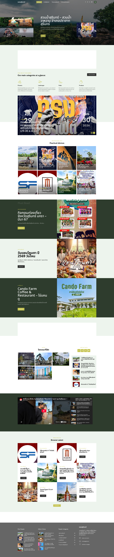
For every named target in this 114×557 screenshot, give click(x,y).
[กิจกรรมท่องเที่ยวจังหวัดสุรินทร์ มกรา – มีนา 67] (76, 219)
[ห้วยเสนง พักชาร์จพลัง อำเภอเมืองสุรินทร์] (16, 32)
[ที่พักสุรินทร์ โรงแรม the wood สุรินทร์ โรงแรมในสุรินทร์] (43, 359)
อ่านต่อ (43, 35)
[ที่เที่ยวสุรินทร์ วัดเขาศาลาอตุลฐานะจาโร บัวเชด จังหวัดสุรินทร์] (16, 22)
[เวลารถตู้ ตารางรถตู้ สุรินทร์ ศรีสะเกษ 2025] (40, 544)
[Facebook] (85, 2)
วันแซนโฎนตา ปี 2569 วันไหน (28, 254)
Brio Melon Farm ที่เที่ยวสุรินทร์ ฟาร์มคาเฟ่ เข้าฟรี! (83, 166)
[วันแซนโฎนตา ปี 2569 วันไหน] (76, 258)
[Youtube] (92, 2)
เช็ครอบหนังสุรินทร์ (23, 188)
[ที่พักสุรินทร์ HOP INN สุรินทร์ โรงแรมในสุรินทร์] (43, 373)
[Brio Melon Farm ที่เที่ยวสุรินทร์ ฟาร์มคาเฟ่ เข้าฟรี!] (86, 158)
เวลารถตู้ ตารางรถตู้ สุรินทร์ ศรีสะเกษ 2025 (49, 544)
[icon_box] (26, 86)
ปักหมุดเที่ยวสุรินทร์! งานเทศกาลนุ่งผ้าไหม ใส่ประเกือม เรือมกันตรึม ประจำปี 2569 (84, 189)
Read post (21, 228)
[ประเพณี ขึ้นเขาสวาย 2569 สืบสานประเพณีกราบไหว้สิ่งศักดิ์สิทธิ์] (66, 182)
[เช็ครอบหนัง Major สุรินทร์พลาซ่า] (47, 182)
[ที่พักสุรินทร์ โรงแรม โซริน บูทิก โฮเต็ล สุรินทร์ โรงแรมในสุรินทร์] (26, 359)
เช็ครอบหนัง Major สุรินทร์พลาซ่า (44, 191)
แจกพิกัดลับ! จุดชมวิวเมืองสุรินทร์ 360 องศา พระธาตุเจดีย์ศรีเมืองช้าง (86, 490)
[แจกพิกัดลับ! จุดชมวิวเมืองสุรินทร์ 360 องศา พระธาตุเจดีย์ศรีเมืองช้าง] (67, 492)
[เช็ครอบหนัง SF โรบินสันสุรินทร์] (27, 182)
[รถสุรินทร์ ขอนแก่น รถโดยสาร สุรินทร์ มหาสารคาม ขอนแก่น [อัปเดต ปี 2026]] (40, 534)
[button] (95, 2)
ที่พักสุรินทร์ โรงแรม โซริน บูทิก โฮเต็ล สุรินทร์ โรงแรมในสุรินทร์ (26, 362)
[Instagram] (87, 2)
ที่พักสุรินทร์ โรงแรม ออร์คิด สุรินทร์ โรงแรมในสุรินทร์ (61, 362)
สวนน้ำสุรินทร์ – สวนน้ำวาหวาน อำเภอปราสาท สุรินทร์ (56, 21)
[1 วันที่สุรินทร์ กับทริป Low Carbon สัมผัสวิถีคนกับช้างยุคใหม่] (27, 158)
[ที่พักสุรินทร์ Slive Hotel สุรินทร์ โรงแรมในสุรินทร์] (26, 373)
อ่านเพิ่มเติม (43, 456)
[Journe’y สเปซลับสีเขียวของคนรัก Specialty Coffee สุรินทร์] (66, 158)
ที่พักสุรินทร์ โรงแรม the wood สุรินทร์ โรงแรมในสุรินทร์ (43, 362)
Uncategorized (22, 209)
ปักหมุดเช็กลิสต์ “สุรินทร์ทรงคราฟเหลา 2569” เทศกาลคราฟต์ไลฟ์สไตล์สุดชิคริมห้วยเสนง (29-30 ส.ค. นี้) (36, 126)
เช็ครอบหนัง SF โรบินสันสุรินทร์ (23, 191)
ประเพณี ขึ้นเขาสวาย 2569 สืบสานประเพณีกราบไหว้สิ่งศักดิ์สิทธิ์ (64, 190)
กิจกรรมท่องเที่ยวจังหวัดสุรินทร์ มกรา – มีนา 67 (32, 216)
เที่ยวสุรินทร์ (21, 162)
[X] (90, 2)
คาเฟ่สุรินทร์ (61, 160)
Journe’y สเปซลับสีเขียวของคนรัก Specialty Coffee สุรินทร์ (64, 165)
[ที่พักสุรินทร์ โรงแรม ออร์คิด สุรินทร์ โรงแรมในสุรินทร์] (61, 359)
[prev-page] (92, 133)
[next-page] (94, 133)
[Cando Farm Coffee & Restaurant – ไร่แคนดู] (76, 297)
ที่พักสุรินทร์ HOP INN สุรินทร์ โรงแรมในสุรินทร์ (43, 377)
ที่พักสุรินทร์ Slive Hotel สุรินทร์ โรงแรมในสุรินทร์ (26, 377)
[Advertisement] (57, 59)
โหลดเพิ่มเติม (56, 505)
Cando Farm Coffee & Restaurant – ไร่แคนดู (32, 293)
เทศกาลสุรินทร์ (23, 119)
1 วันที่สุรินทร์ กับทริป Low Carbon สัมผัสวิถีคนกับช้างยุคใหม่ (25, 166)
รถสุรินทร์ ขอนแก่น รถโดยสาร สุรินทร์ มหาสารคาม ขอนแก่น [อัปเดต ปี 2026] (49, 534)
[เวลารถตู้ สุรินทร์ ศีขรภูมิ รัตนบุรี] (40, 548)
